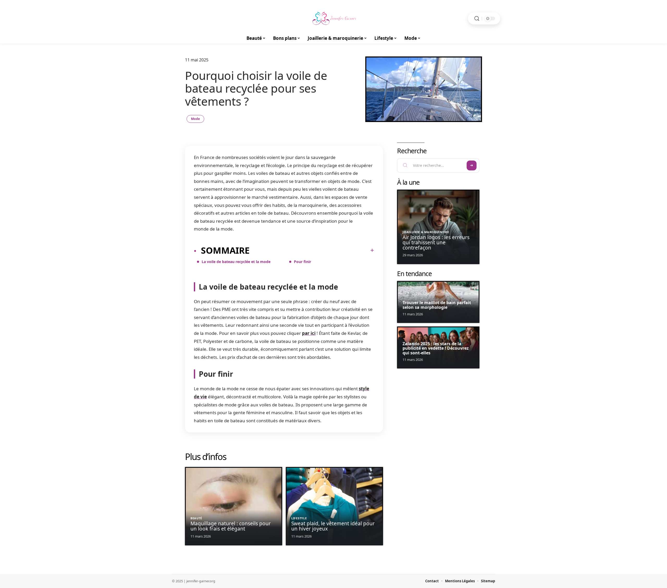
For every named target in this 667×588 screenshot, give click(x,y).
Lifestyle (299, 518)
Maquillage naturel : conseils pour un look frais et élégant (230, 526)
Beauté (196, 518)
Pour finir (302, 261)
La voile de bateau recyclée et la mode (236, 261)
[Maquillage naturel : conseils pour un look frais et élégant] (234, 506)
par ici (309, 333)
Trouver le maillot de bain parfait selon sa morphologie (437, 305)
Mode (195, 119)
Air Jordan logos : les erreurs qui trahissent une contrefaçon (436, 242)
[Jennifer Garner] (333, 18)
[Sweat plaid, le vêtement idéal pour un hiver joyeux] (334, 506)
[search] (476, 19)
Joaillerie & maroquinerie (426, 232)
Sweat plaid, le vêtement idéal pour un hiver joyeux (333, 526)
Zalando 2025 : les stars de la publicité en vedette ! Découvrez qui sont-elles (436, 348)
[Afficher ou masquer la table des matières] (312, 250)
